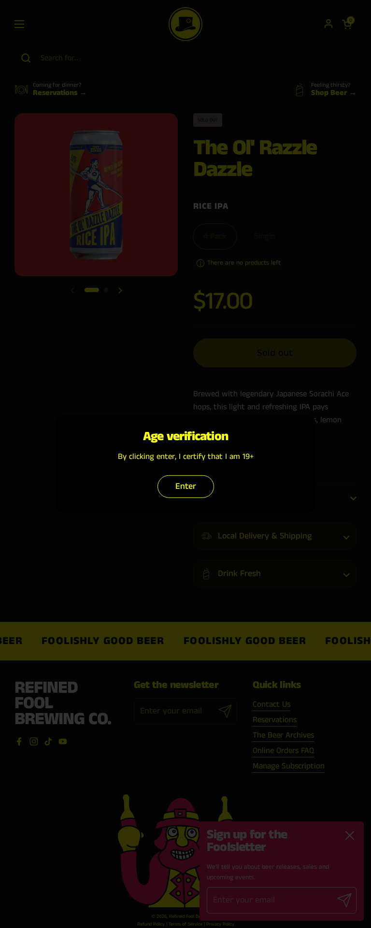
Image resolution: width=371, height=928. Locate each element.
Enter (185, 486)
